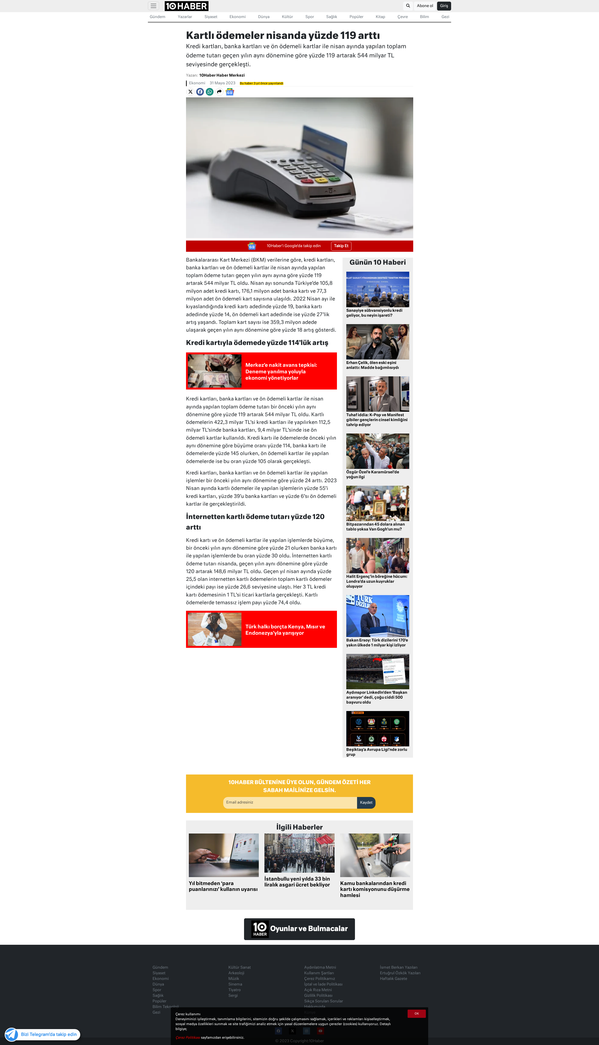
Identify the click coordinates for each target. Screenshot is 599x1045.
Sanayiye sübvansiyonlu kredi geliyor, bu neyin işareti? (374, 313)
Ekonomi (238, 17)
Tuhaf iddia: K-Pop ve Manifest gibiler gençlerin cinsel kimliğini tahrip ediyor (377, 420)
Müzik (233, 979)
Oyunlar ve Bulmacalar (308, 929)
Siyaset (211, 17)
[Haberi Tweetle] (190, 92)
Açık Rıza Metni (318, 990)
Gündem (157, 17)
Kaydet (366, 803)
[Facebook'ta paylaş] (200, 92)
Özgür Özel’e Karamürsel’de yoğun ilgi (372, 475)
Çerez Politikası (188, 1037)
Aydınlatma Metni (320, 968)
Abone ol (425, 6)
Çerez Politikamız (319, 979)
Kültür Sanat (239, 968)
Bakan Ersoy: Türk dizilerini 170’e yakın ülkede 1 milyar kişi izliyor (377, 643)
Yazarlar (185, 17)
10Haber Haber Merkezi (222, 76)
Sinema (235, 984)
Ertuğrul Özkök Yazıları (400, 973)
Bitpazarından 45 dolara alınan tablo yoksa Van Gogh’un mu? (375, 527)
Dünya (264, 17)
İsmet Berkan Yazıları (398, 968)
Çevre (403, 17)
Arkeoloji (236, 973)
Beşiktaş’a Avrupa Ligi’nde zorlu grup (376, 752)
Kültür (287, 17)
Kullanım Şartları (319, 973)
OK (417, 1013)
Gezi (445, 17)
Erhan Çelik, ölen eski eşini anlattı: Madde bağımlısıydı (372, 365)
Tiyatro (234, 990)
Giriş (444, 6)
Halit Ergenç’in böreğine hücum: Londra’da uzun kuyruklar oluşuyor (376, 582)
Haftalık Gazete (393, 979)
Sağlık (331, 17)
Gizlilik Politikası (318, 996)
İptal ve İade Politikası (323, 984)
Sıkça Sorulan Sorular (323, 1001)
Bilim (424, 17)
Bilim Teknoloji (166, 1007)
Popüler (356, 17)
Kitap (380, 17)
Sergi (233, 996)
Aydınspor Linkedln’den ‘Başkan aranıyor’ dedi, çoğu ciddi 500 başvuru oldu (376, 697)
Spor (309, 17)
